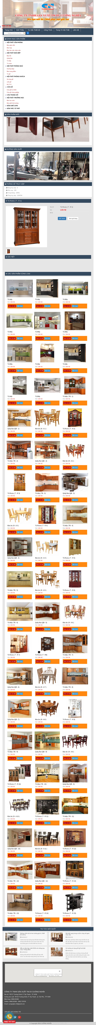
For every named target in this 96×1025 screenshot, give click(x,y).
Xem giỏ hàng (73, 218)
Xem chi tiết (12, 306)
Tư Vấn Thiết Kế (34, 30)
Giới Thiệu (20, 30)
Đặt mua (19, 306)
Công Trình (48, 30)
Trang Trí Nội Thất (62, 30)
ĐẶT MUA (62, 218)
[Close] (59, 971)
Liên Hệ (76, 30)
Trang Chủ (9, 30)
